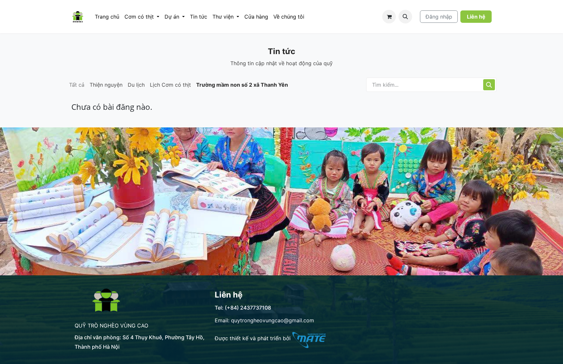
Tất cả (76, 84)
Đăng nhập (439, 16)
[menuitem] (107, 16)
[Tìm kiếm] (489, 84)
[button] (405, 16)
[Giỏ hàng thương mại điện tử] (389, 16)
